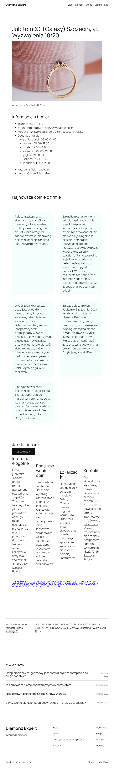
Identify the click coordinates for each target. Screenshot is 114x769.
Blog (70, 4)
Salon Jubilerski (32, 105)
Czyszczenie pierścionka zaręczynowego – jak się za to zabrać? (46, 702)
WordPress (103, 762)
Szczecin (43, 105)
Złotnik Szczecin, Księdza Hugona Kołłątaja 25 (16, 628)
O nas (89, 4)
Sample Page (101, 4)
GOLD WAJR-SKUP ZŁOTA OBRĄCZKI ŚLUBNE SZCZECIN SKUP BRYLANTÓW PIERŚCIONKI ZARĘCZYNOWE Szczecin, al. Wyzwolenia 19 (70, 628)
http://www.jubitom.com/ (59, 128)
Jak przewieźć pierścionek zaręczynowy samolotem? (39, 684)
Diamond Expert (16, 5)
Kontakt (79, 4)
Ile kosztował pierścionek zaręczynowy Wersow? (37, 693)
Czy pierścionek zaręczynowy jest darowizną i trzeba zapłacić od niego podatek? (47, 674)
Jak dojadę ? (23, 451)
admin (20, 105)
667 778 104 (36, 124)
